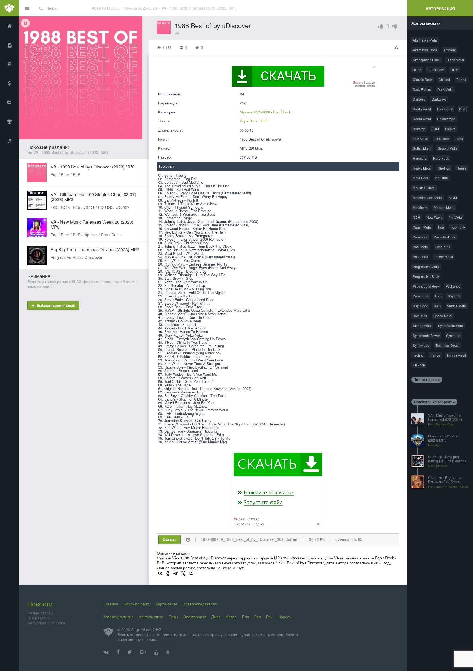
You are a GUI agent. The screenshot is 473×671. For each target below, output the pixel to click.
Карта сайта (166, 603)
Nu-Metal (456, 217)
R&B (437, 306)
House (461, 168)
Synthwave (421, 345)
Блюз (173, 616)
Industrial (442, 178)
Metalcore (420, 207)
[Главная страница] (9, 26)
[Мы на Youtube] (156, 652)
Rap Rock (420, 306)
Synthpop (453, 335)
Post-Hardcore (444, 237)
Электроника (194, 616)
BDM (454, 69)
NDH (416, 217)
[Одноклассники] (168, 573)
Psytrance (453, 286)
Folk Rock (441, 138)
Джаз (215, 616)
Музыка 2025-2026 (255, 112)
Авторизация (440, 8)
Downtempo (446, 118)
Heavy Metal (422, 168)
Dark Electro (422, 89)
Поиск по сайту (137, 603)
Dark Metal (445, 89)
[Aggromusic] (9, 8)
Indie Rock (421, 178)
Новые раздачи (41, 612)
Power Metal (443, 256)
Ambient (449, 50)
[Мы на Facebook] (118, 652)
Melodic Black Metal (428, 197)
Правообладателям (200, 603)
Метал (231, 616)
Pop (276, 112)
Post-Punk (442, 246)
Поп (245, 616)
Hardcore (420, 158)
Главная (110, 603)
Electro (450, 128)
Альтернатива (151, 616)
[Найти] (41, 8)
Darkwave (439, 99)
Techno (418, 355)
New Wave (434, 217)
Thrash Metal (456, 355)
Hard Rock (441, 158)
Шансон (419, 365)
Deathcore (445, 109)
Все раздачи (38, 617)
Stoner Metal (422, 325)
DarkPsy (419, 99)
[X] (183, 573)
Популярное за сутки (46, 622)
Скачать (169, 539)
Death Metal (422, 109)
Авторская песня (118, 616)
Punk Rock (421, 296)
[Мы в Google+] (143, 652)
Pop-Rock (420, 237)
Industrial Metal (424, 187)
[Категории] (9, 102)
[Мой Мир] (191, 573)
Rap (438, 296)
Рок (269, 616)
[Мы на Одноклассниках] (168, 652)
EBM (435, 128)
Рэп (257, 616)
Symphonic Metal (451, 325)
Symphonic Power (426, 335)
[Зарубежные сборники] (9, 83)
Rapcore (454, 296)
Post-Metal (421, 246)
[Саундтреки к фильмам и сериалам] (9, 140)
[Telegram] (175, 573)
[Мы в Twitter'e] (129, 652)
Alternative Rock (425, 50)
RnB (264, 121)
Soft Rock (420, 315)
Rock (287, 112)
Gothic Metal (422, 148)
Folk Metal (420, 138)
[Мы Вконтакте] (106, 652)
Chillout (444, 79)
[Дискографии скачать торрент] (9, 45)
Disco (463, 109)
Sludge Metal (457, 306)
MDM (453, 197)
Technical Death (447, 345)
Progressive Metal (426, 266)
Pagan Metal (422, 227)
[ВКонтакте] (160, 573)
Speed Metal (442, 315)
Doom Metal (422, 118)
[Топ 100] (9, 121)
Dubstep (419, 128)
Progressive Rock (426, 276)
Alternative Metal (425, 40)
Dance (461, 79)
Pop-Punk (457, 227)
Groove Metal (448, 148)
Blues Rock (436, 69)
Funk (459, 138)
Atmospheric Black (426, 59)
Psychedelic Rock (426, 286)
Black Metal (455, 59)
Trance (435, 355)
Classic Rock (422, 79)
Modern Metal (444, 207)
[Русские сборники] (9, 64)
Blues (417, 69)
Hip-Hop (444, 168)
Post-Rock (420, 256)
